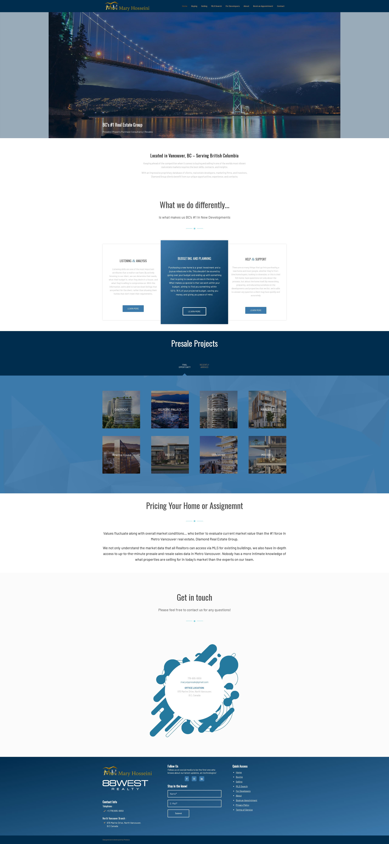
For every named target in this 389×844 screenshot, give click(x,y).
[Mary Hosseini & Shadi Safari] (127, 6)
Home (239, 772)
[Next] (386, 75)
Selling (239, 781)
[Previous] (2, 75)
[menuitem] (184, 6)
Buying (239, 777)
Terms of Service (244, 809)
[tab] (184, 367)
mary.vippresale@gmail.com (194, 682)
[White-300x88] (125, 785)
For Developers (243, 791)
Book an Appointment (246, 800)
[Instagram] (194, 778)
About (239, 795)
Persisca (127, 840)
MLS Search (242, 786)
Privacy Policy (242, 805)
